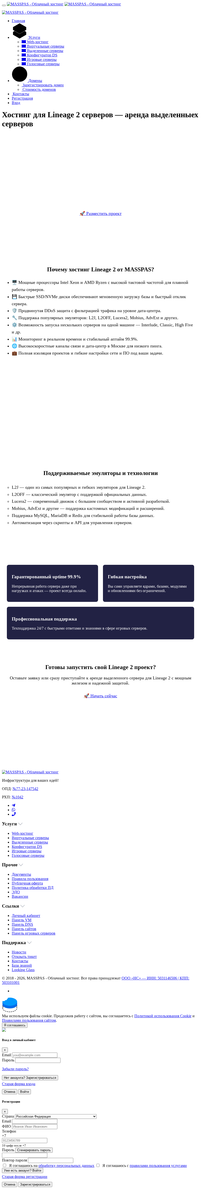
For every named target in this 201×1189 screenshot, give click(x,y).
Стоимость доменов (39, 89)
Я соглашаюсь (14, 1025)
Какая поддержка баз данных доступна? (52, 754)
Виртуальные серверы (45, 46)
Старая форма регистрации (24, 1177)
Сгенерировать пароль (34, 1150)
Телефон (9, 1131)
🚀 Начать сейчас (100, 695)
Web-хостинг (37, 42)
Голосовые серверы (43, 64)
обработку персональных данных (66, 1165)
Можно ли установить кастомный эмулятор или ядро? (64, 738)
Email (6, 1055)
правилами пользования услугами (158, 1165)
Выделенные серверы (44, 51)
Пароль (8, 1060)
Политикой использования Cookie (162, 1016)
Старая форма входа (18, 1084)
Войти (24, 1092)
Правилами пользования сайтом (29, 1020)
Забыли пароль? (15, 1069)
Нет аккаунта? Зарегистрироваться (30, 1078)
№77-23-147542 (25, 789)
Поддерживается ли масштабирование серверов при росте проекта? (75, 746)
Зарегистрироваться (35, 1184)
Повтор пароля (14, 1160)
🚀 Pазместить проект (101, 213)
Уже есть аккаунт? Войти (22, 1170)
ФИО (6, 1126)
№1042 (17, 797)
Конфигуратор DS (41, 55)
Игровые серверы (41, 59)
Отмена (9, 1092)
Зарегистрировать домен (43, 85)
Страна (8, 1116)
